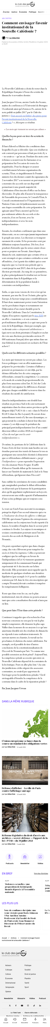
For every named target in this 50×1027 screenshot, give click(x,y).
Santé (27, 983)
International (10, 983)
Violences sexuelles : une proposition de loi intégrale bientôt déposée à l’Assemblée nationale (20, 888)
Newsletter (24, 1022)
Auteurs (8, 965)
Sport (27, 987)
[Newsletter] (24, 857)
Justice (14, 12)
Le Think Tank (16, 1013)
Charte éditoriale (31, 1013)
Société (41, 12)
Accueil (5, 1022)
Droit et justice (30, 974)
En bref (14, 1022)
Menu (44, 1022)
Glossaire (21, 998)
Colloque (8, 970)
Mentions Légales (12, 1016)
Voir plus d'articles (41, 873)
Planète (28, 978)
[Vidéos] (40, 857)
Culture (8, 974)
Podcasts (35, 1022)
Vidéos (32, 998)
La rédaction (14, 38)
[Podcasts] (9, 857)
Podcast (42, 998)
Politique (32, 12)
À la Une (6, 12)
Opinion (8, 991)
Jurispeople (9, 987)
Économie (23, 12)
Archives (14, 938)
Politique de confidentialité (33, 1016)
